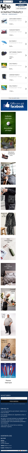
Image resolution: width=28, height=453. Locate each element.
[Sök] (12, 1)
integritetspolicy (22, 403)
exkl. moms (16, 98)
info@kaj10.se (23, 8)
